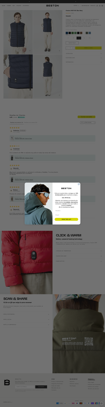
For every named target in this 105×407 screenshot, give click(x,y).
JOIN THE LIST (66, 219)
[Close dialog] (79, 184)
